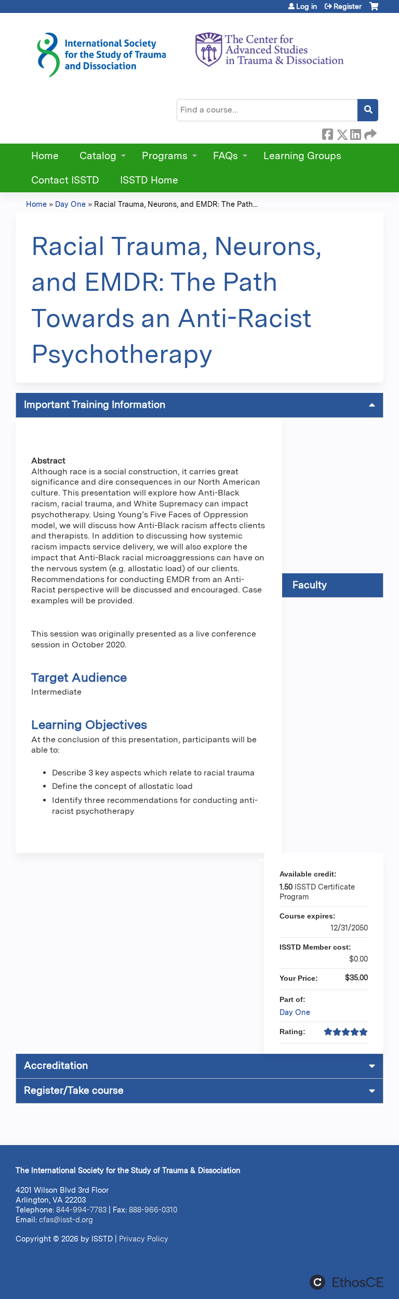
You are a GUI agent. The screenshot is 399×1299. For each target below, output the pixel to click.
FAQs (225, 156)
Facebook (327, 132)
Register (348, 6)
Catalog (97, 156)
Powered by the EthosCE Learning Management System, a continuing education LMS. (346, 1282)
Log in (306, 6)
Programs (165, 156)
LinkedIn (355, 132)
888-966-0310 (153, 1209)
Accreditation (56, 1065)
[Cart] (373, 10)
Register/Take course (74, 1090)
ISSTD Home (149, 180)
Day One (70, 204)
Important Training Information (94, 405)
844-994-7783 (81, 1209)
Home (45, 156)
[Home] (189, 51)
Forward (369, 132)
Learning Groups (302, 156)
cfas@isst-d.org (66, 1219)
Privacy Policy (143, 1238)
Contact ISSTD (65, 180)
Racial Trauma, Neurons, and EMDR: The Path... (176, 204)
